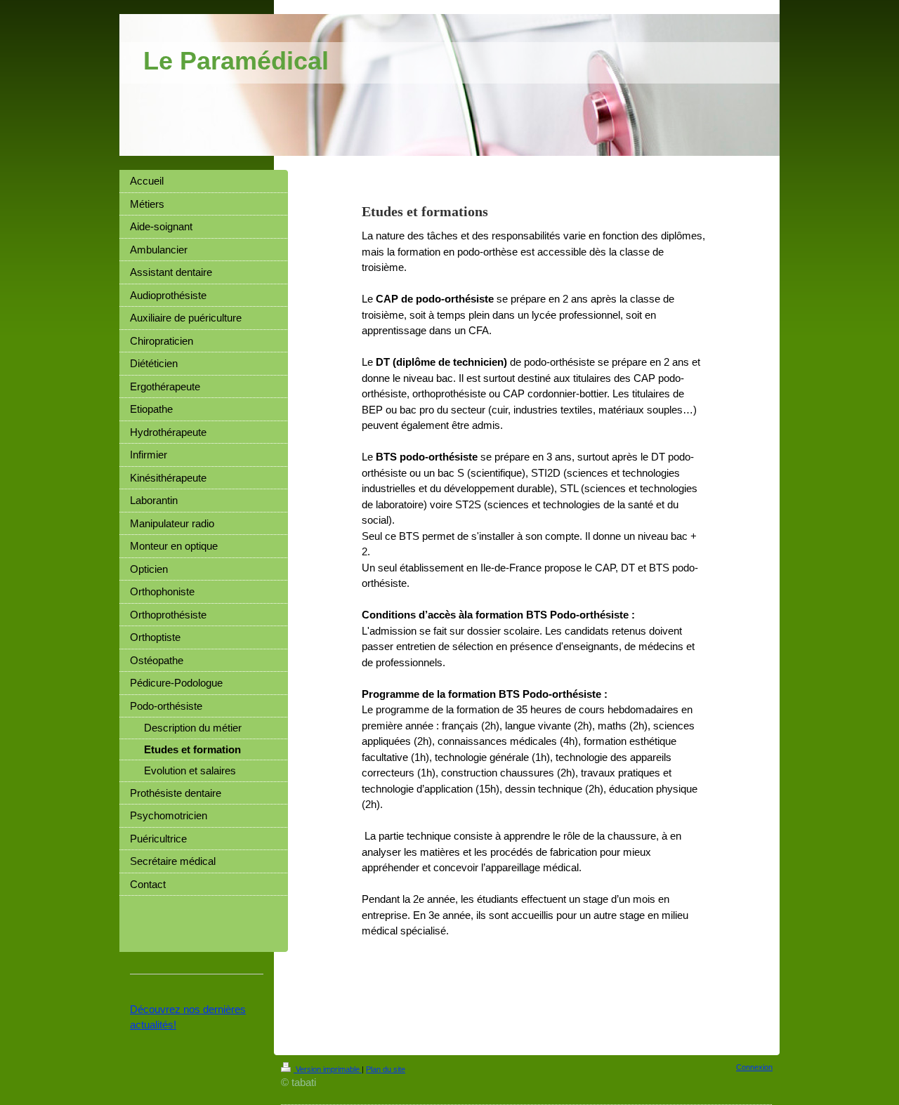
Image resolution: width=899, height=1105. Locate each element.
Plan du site (385, 1069)
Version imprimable (328, 1069)
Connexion (754, 1067)
